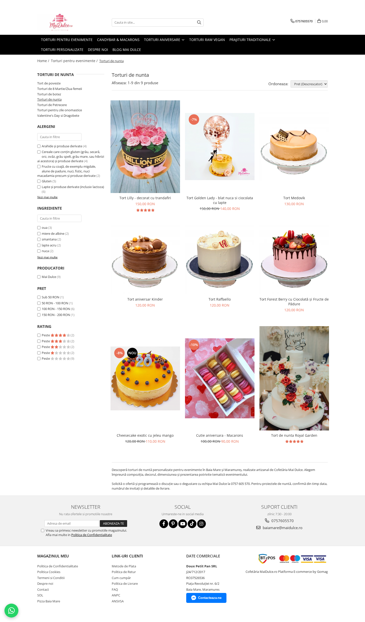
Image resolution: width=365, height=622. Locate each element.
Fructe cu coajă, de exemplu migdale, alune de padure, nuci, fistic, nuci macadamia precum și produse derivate (66, 171)
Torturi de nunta (49, 99)
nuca (45, 251)
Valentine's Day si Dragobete (58, 115)
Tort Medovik (294, 197)
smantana (49, 239)
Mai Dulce (49, 276)
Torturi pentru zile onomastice (59, 110)
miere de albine (53, 233)
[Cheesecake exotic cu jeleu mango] (145, 378)
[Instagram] (201, 523)
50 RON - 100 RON (55, 303)
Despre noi (98, 49)
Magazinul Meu (53, 555)
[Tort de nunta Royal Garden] (294, 378)
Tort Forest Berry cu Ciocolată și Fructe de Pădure (294, 301)
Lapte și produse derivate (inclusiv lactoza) (73, 187)
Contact (43, 589)
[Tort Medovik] (294, 146)
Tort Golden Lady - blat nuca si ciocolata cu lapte (219, 200)
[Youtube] (182, 523)
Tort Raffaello (220, 299)
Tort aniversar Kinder (145, 299)
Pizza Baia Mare (48, 601)
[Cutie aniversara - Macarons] (220, 378)
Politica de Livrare (125, 583)
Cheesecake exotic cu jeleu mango (145, 435)
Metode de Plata (124, 566)
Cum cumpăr (121, 578)
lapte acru (49, 245)
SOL (40, 595)
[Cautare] (199, 22)
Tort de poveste (49, 83)
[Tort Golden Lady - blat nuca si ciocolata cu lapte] (220, 146)
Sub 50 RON (50, 297)
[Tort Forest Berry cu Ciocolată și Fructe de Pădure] (294, 259)
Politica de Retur (124, 572)
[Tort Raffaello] (220, 259)
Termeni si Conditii (51, 578)
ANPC (116, 595)
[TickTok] (192, 523)
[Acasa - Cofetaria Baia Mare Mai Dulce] (62, 22)
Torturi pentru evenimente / (75, 60)
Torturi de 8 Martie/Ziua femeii (59, 88)
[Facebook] (163, 523)
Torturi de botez (49, 94)
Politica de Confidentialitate (91, 535)
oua (44, 227)
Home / (43, 60)
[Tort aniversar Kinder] (145, 259)
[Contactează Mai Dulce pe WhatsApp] (11, 611)
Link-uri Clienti (127, 555)
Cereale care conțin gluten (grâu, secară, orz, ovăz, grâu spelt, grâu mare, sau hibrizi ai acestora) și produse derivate (70, 156)
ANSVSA (118, 601)
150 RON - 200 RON (56, 314)
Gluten (47, 181)
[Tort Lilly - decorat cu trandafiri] (145, 146)
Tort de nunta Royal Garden (294, 435)
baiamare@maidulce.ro (282, 527)
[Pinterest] (173, 523)
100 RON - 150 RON (56, 309)
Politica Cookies (48, 572)
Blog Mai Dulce (126, 49)
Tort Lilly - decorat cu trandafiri (145, 197)
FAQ (115, 589)
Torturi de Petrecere (52, 105)
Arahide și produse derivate (62, 146)
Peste (46, 335)
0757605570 (282, 520)
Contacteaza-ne (209, 598)
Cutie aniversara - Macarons (219, 435)
